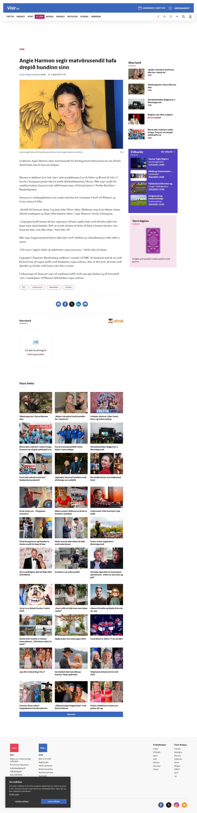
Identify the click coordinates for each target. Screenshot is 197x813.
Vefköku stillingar (22, 801)
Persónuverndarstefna (19, 765)
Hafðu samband (45, 766)
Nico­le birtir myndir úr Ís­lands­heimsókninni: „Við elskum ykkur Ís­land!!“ (35, 641)
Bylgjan (177, 766)
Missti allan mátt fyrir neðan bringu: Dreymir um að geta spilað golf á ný (160, 132)
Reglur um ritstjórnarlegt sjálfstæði (20, 760)
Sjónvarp (156, 766)
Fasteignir (178, 752)
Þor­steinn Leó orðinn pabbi (67, 572)
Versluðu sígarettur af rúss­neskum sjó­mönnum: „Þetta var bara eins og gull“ (106, 575)
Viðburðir (178, 759)
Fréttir (155, 749)
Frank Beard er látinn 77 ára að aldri (106, 639)
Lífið (155, 759)
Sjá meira (71, 715)
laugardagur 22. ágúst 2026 (154, 8)
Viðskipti (156, 752)
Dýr (23, 287)
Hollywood (37, 287)
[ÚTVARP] (177, 17)
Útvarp (156, 770)
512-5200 (47, 759)
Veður (176, 763)
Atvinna (177, 756)
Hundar (68, 287)
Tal (175, 777)
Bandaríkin (53, 287)
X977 (176, 773)
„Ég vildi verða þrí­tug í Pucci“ (32, 672)
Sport (155, 756)
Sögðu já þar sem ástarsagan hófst (70, 639)
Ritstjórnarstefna (46, 769)
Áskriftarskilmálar (46, 773)
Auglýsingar (43, 762)
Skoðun (156, 763)
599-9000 (18, 775)
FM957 (177, 770)
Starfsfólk (43, 776)
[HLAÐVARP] (164, 17)
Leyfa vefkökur (54, 801)
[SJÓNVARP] (170, 17)
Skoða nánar (14, 794)
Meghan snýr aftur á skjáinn (160, 115)
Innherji (177, 749)
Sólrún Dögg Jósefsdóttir (29, 75)
